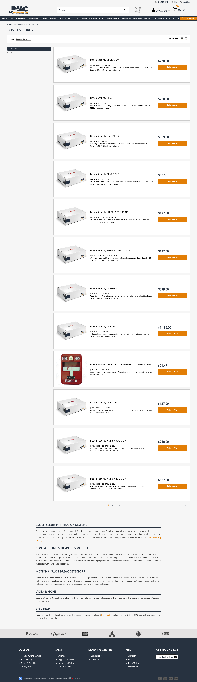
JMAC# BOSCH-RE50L (98, 103)
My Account (133, 667)
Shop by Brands (7, 18)
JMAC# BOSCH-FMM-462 (99, 370)
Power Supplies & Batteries (109, 18)
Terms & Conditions (29, 663)
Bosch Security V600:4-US (104, 326)
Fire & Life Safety (49, 18)
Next (185, 505)
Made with (67, 678)
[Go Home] (18, 9)
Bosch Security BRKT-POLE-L (105, 174)
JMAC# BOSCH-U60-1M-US (100, 141)
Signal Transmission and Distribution (136, 18)
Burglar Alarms (35, 18)
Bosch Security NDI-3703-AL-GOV (108, 440)
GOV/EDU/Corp (64, 667)
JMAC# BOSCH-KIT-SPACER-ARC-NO (103, 217)
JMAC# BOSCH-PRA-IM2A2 (100, 408)
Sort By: (12, 39)
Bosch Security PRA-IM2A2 (104, 402)
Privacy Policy (26, 667)
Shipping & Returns (65, 659)
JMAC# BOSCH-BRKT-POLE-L (100, 179)
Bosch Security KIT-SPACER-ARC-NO (109, 212)
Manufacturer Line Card (30, 656)
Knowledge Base (97, 656)
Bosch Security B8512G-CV (104, 59)
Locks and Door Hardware (87, 18)
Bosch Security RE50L (101, 97)
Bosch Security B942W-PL (103, 288)
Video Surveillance (160, 18)
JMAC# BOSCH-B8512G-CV (100, 65)
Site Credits (95, 659)
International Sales (65, 663)
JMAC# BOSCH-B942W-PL (99, 293)
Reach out (105, 615)
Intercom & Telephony (66, 18)
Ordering (61, 656)
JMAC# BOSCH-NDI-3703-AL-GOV (102, 446)
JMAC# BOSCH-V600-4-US (99, 332)
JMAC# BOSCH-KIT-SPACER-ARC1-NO (104, 255)
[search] (125, 9)
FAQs (130, 659)
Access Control (21, 18)
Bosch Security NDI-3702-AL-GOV (108, 478)
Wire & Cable (174, 18)
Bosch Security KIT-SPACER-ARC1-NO (110, 250)
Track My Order (134, 663)
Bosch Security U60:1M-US (104, 135)
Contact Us (132, 656)
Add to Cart (172, 67)
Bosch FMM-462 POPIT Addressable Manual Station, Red (120, 364)
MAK (78, 678)
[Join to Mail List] (175, 657)
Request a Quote (188, 18)
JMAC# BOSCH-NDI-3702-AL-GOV (102, 484)
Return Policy (26, 659)
